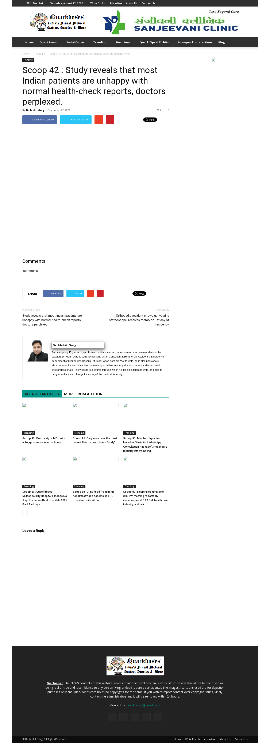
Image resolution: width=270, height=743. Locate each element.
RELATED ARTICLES (42, 394)
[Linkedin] (230, 3)
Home (29, 42)
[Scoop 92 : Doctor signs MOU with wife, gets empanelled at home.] (45, 419)
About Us (132, 3)
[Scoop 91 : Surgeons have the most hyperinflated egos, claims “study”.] (96, 419)
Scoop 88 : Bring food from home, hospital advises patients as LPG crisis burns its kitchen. (94, 496)
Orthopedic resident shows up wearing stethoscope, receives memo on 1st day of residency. (139, 320)
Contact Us (148, 3)
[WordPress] (244, 3)
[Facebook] (223, 3)
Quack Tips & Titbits (154, 42)
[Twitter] (237, 3)
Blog (221, 42)
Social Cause (75, 42)
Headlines (123, 42)
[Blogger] (216, 3)
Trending (100, 42)
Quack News (48, 42)
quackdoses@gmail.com (143, 705)
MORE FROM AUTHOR (83, 394)
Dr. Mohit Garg (35, 110)
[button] (243, 42)
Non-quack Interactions (195, 42)
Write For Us (98, 3)
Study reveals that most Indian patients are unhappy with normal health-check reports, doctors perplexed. (52, 320)
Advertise (116, 3)
